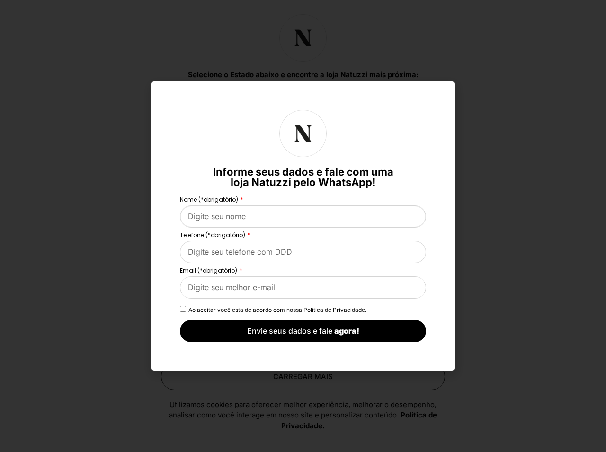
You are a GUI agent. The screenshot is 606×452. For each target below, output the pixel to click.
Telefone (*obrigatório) (213, 235)
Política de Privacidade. (334, 309)
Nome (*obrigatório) (210, 200)
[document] (303, 226)
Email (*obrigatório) (209, 271)
